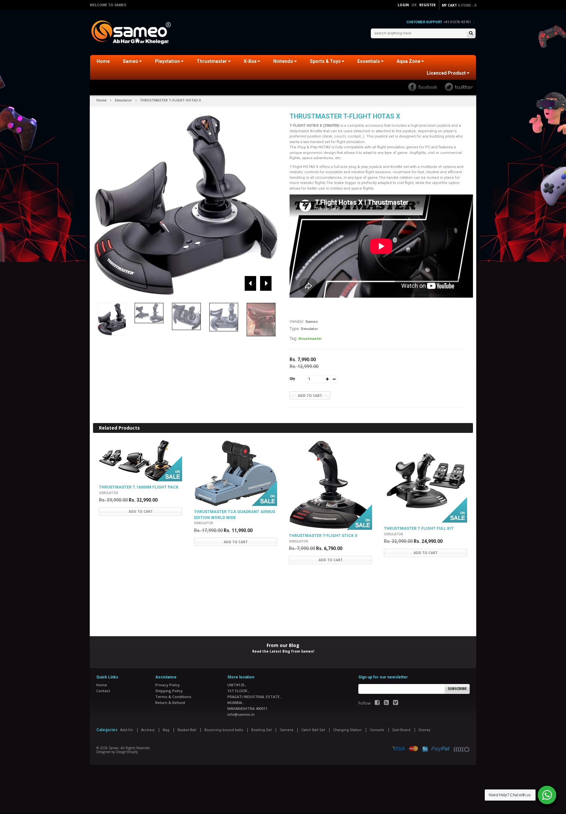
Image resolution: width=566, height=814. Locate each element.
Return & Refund (170, 702)
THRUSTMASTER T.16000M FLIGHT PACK (139, 487)
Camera (286, 730)
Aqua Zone (409, 61)
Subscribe (457, 689)
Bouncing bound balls (223, 730)
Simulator (123, 100)
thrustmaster (310, 339)
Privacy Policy (167, 684)
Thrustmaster (212, 61)
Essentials (369, 61)
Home (103, 61)
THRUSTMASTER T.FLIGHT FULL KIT (419, 528)
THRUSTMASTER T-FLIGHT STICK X (323, 535)
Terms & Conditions (173, 696)
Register (427, 5)
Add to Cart (310, 395)
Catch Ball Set (313, 730)
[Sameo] (132, 33)
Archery (148, 730)
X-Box (250, 61)
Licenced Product (447, 73)
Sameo (131, 61)
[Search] (471, 33)
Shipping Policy (169, 690)
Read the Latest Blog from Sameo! (283, 651)
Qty (292, 378)
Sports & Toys (326, 61)
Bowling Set (261, 730)
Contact (103, 690)
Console (377, 730)
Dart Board (401, 730)
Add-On (126, 730)
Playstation (168, 61)
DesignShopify (127, 751)
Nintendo (283, 61)
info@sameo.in (241, 714)
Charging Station (347, 730)
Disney (424, 730)
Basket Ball (187, 730)
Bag (166, 730)
